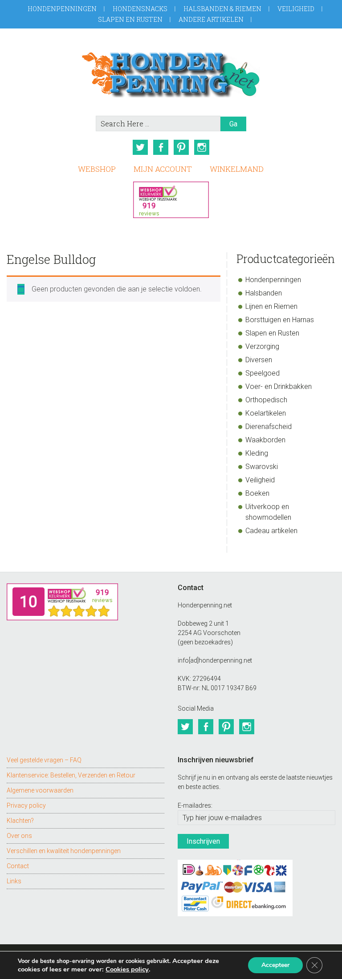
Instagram (201, 147)
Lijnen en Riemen (271, 306)
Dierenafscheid (268, 426)
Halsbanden (263, 293)
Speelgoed (262, 373)
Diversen (258, 360)
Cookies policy (127, 969)
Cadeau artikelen (271, 530)
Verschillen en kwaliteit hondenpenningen (64, 850)
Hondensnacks (140, 8)
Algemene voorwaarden (40, 790)
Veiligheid (295, 8)
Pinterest (181, 147)
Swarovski (261, 466)
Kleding (256, 453)
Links (14, 881)
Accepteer (275, 965)
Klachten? (20, 820)
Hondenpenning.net (171, 71)
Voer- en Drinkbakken (278, 386)
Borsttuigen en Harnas (279, 320)
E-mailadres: (195, 805)
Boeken (257, 493)
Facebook (160, 147)
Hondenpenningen (62, 8)
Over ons (19, 835)
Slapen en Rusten (130, 19)
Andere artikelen (211, 19)
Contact (18, 866)
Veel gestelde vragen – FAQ (44, 760)
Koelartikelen (265, 413)
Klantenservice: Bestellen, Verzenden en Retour (71, 775)
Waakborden (265, 440)
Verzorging (262, 346)
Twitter (140, 147)
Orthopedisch (266, 400)
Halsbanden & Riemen (222, 8)
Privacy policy (26, 805)
